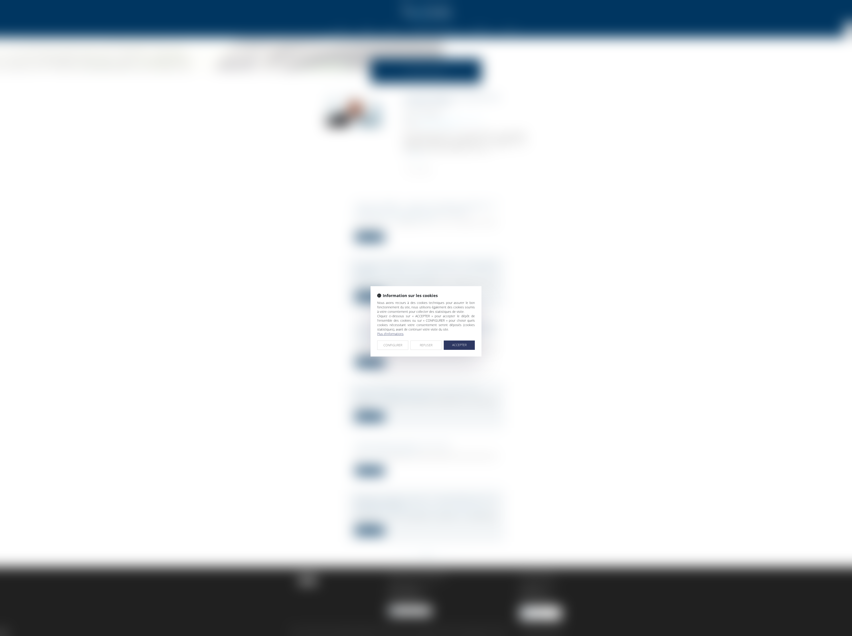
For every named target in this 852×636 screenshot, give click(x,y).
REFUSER (426, 345)
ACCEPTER (459, 345)
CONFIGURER (392, 345)
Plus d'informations (390, 334)
